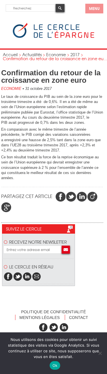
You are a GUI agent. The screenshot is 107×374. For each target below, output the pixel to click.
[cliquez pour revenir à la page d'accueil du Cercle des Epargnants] (53, 37)
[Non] (100, 353)
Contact (78, 317)
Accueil (10, 54)
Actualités (32, 54)
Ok (55, 365)
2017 (75, 54)
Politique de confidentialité (53, 312)
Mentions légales (39, 317)
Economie (56, 54)
